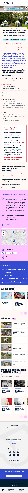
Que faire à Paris (11, 490)
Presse (5, 483)
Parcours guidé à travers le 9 (11, 135)
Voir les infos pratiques (14, 43)
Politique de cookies (19, 483)
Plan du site (14, 485)
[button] (13, 232)
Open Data (11, 483)
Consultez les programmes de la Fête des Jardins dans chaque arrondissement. (13, 157)
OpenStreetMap (21, 244)
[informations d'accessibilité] (9, 253)
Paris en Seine (21, 490)
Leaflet (15, 244)
